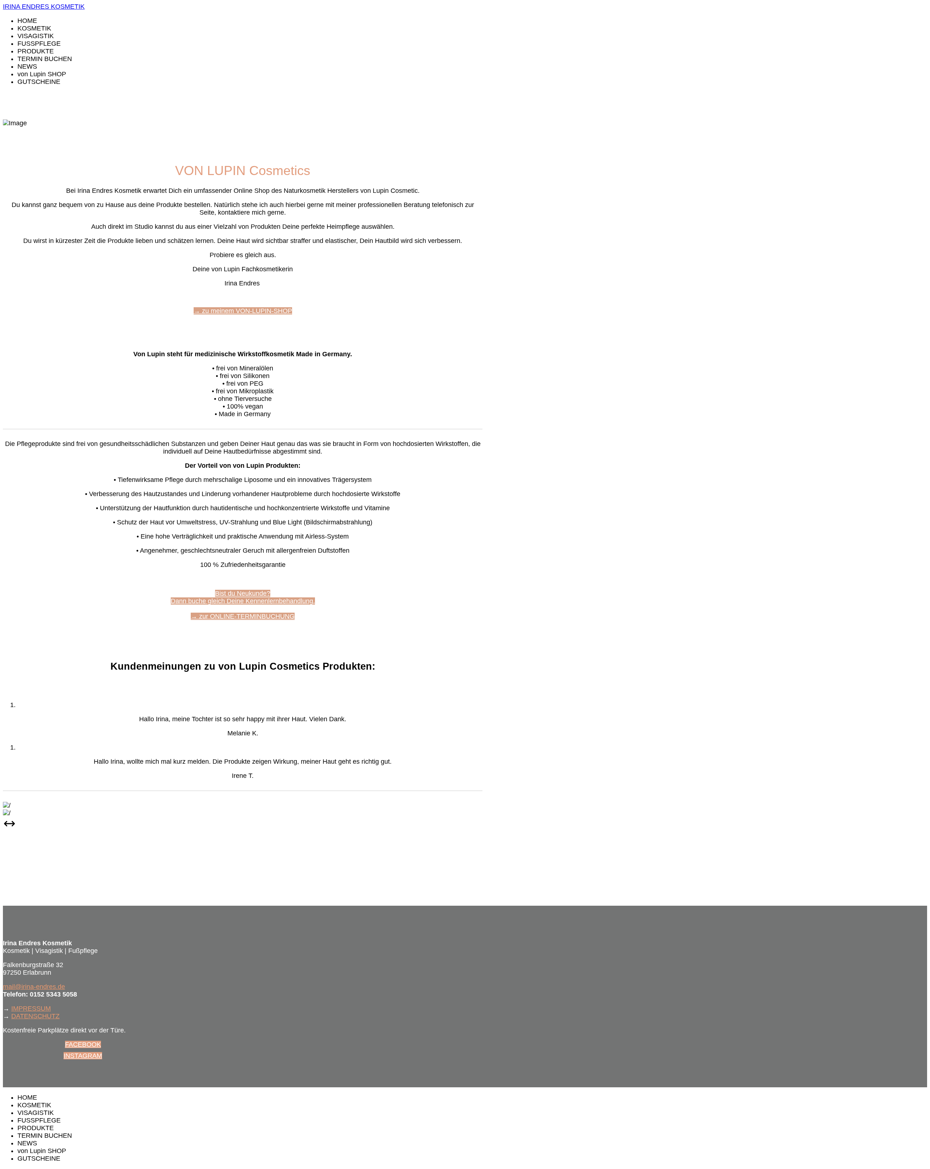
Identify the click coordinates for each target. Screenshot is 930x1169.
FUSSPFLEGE (39, 43)
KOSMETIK (34, 28)
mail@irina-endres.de (34, 986)
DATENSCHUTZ (35, 1016)
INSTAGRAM (83, 1055)
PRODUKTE (35, 51)
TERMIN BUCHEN (44, 58)
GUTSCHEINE (38, 81)
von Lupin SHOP (41, 74)
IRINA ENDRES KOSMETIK (44, 6)
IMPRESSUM (31, 1008)
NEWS (27, 66)
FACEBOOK (83, 1044)
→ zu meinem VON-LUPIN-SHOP (243, 310)
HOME (27, 20)
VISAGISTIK (35, 36)
